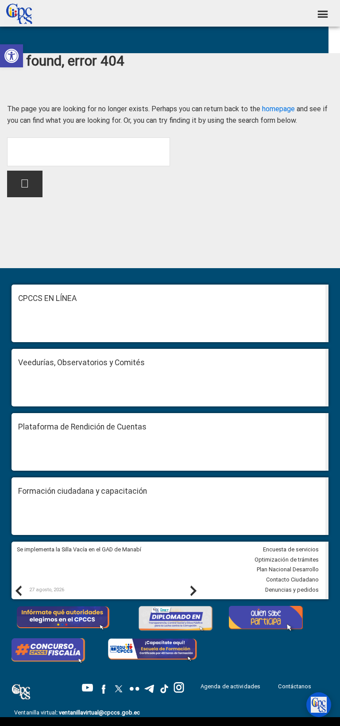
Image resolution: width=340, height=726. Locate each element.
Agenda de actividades (230, 686)
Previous (18, 590)
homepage (278, 109)
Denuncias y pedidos (292, 589)
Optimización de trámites (287, 559)
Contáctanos (295, 686)
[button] (11, 55)
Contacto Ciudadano (292, 579)
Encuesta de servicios (291, 549)
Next (193, 590)
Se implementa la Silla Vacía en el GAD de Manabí (80, 549)
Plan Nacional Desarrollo (288, 569)
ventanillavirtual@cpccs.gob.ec (99, 712)
